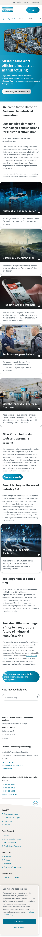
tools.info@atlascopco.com (12, 765)
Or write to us (7, 768)
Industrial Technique (12, 817)
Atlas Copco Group (11, 814)
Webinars (7, 863)
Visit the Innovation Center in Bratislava (21, 394)
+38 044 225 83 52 (8, 788)
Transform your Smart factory (17, 91)
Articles (7, 860)
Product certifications (12, 846)
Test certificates (10, 842)
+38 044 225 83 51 (8, 784)
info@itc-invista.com (10, 794)
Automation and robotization (21, 198)
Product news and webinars (21, 292)
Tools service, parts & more (21, 342)
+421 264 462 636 (8, 762)
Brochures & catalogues (13, 867)
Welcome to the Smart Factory (21, 540)
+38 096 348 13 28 (8, 791)
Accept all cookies (19, 921)
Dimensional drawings (12, 839)
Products (7, 856)
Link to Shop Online (11, 877)
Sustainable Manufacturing (21, 245)
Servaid (6, 835)
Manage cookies (19, 927)
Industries (8, 821)
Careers (7, 825)
